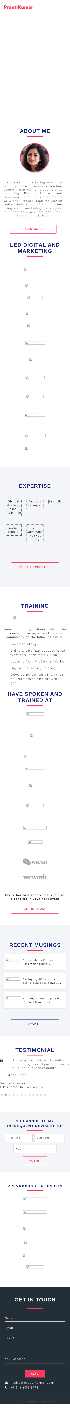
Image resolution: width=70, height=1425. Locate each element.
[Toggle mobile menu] (64, 8)
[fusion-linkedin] (11, 1393)
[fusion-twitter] (6, 1393)
